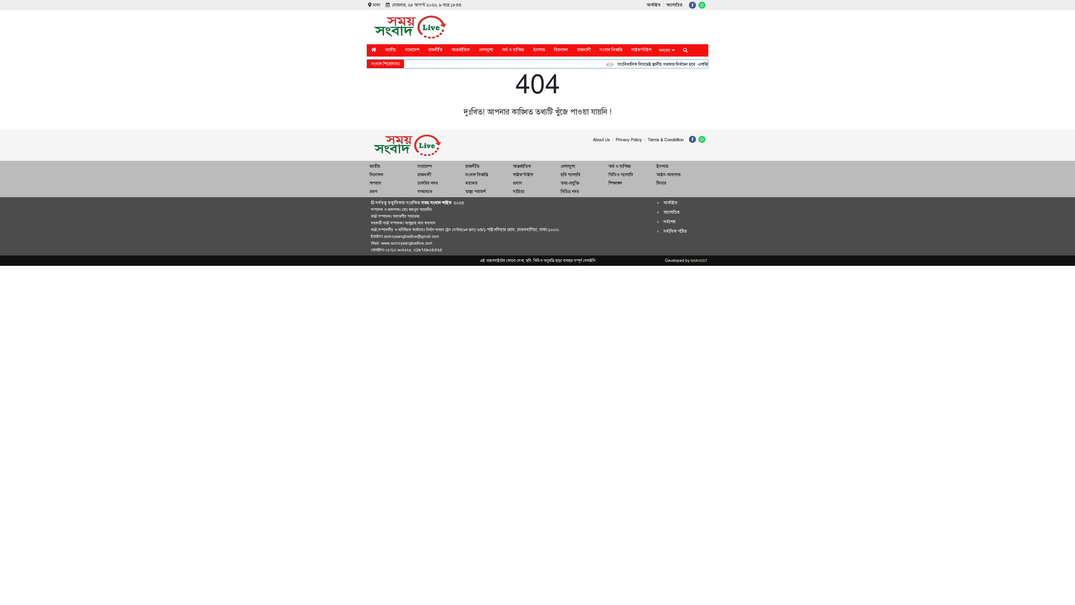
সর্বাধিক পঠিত (675, 231)
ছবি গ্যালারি (570, 175)
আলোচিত (674, 5)
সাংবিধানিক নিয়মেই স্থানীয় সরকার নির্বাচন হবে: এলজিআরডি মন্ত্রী (660, 64)
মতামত (471, 183)
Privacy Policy (629, 140)
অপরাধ (375, 183)
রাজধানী (584, 50)
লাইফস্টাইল (641, 50)
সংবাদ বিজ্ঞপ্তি (611, 50)
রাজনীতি (435, 50)
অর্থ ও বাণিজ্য (513, 50)
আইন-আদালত (668, 175)
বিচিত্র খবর (570, 191)
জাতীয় (390, 50)
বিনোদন (561, 50)
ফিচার (661, 183)
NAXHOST (699, 261)
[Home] (374, 49)
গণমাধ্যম (424, 191)
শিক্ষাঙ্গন (615, 183)
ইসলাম (539, 50)
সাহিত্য (519, 191)
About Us (601, 140)
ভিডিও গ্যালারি (621, 175)
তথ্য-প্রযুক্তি (570, 183)
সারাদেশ (412, 50)
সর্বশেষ (669, 222)
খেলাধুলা (486, 50)
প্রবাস (517, 183)
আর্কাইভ (653, 5)
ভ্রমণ (373, 191)
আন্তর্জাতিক (461, 50)
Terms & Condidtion (666, 140)
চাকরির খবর (427, 183)
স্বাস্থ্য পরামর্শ (475, 191)
